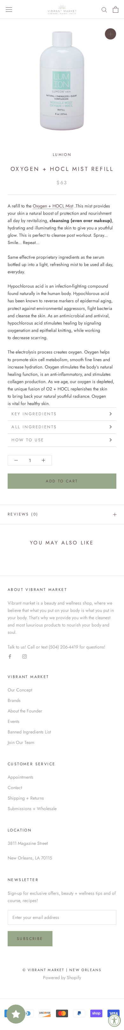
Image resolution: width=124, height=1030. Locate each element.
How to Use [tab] (27, 440)
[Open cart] (115, 9)
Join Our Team (21, 742)
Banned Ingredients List (29, 732)
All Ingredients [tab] (34, 427)
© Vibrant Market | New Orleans (62, 969)
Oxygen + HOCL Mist (53, 206)
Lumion (62, 155)
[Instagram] (24, 656)
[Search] (104, 9)
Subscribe (30, 939)
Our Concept (20, 690)
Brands (14, 700)
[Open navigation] (9, 9)
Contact (15, 787)
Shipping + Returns (26, 798)
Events (13, 721)
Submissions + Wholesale (32, 808)
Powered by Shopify (62, 977)
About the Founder (25, 711)
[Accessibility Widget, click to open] (114, 1020)
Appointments (20, 777)
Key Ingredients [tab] (34, 414)
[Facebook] (10, 656)
